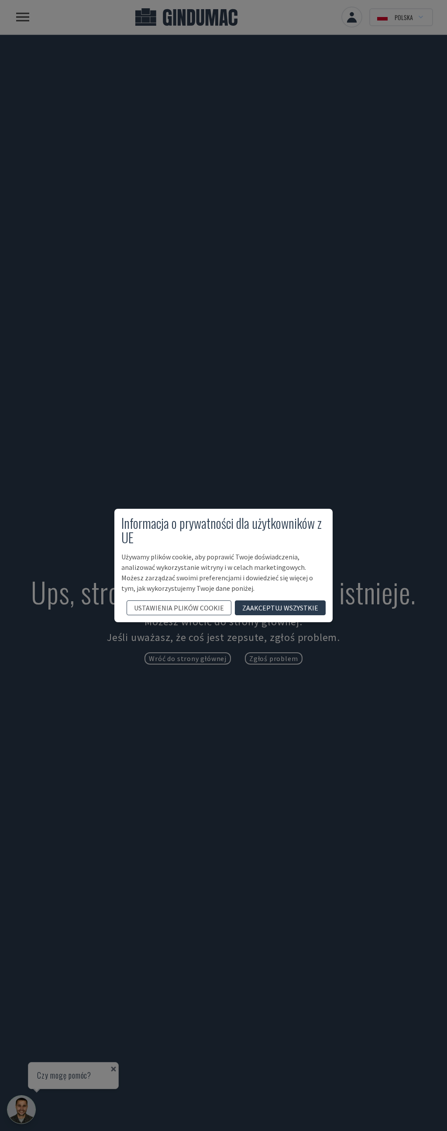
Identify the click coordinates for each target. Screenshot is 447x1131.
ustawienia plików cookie (179, 607)
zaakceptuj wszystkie (280, 607)
